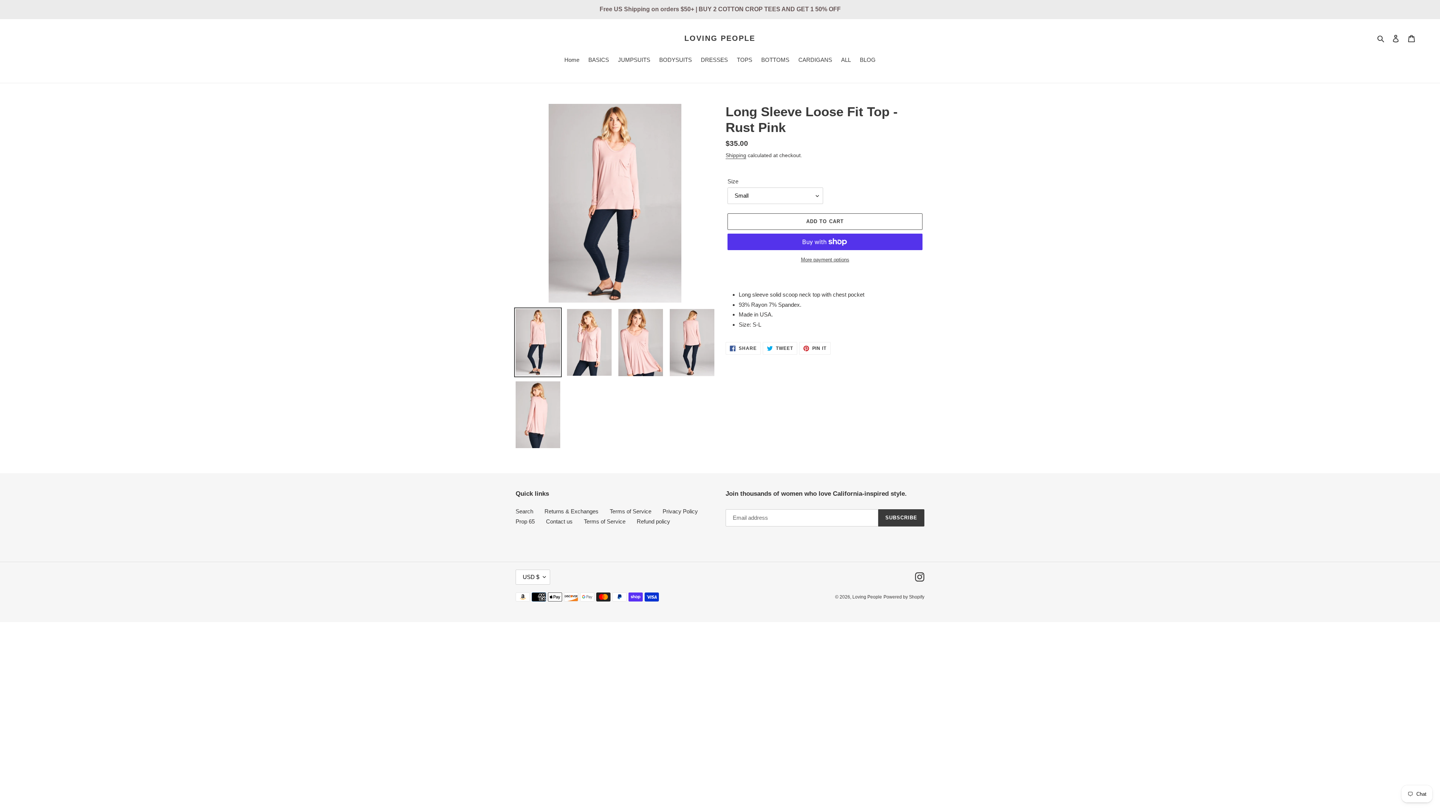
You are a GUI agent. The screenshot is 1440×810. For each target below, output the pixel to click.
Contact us (559, 521)
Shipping (736, 155)
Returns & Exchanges (571, 511)
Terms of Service (630, 511)
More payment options (825, 259)
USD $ (531, 577)
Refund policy (653, 521)
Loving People (719, 38)
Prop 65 (525, 521)
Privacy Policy (680, 511)
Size (733, 181)
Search (524, 511)
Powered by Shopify (904, 597)
